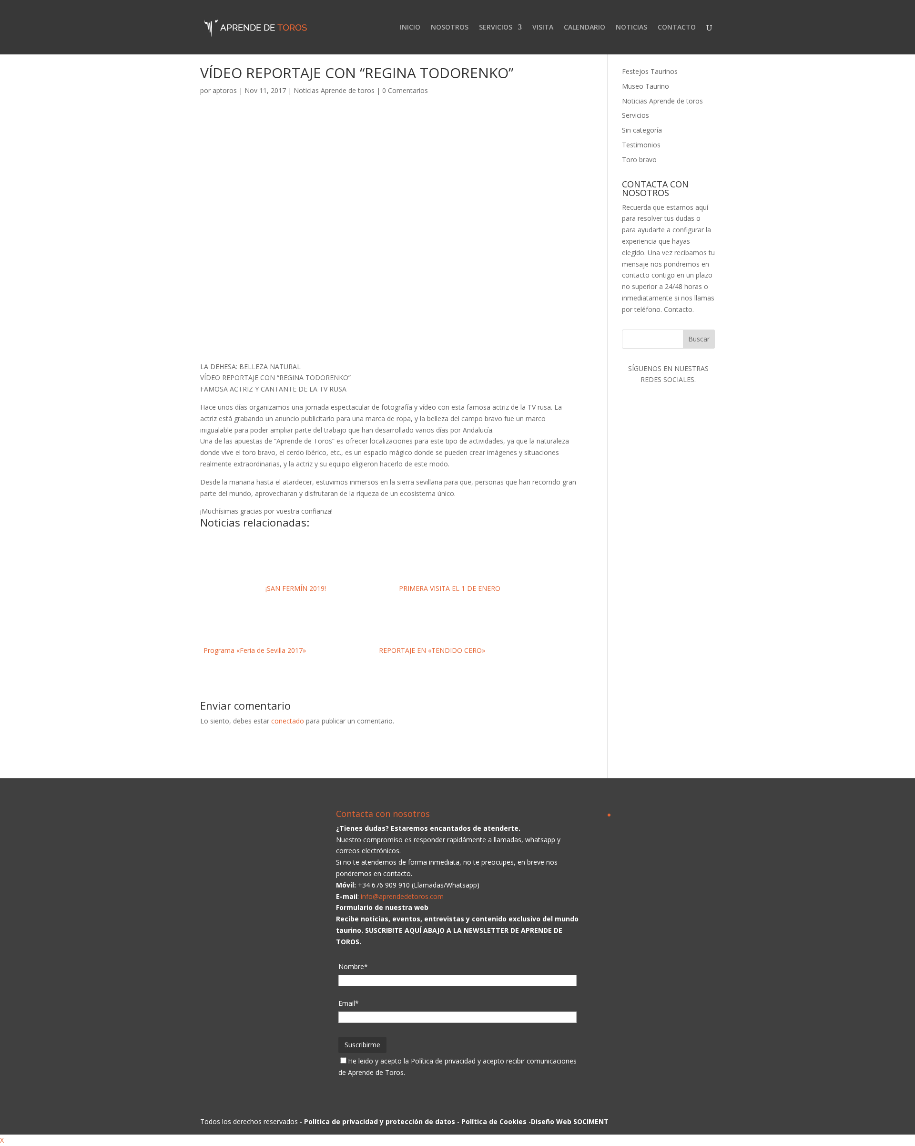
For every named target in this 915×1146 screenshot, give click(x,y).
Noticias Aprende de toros (334, 90)
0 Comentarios (405, 90)
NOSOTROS (449, 27)
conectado (287, 720)
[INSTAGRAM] (668, 604)
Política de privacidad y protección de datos (379, 1121)
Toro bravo (639, 159)
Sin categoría (642, 129)
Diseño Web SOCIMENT (570, 1121)
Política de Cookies (494, 1121)
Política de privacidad (443, 1060)
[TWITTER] (668, 529)
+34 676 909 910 (384, 884)
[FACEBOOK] (668, 454)
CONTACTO (677, 27)
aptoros (225, 90)
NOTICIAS (631, 27)
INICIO (410, 27)
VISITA (542, 27)
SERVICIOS (495, 27)
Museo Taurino (645, 86)
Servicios (635, 115)
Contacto (678, 309)
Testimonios (641, 144)
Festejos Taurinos (650, 71)
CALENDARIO (584, 27)
